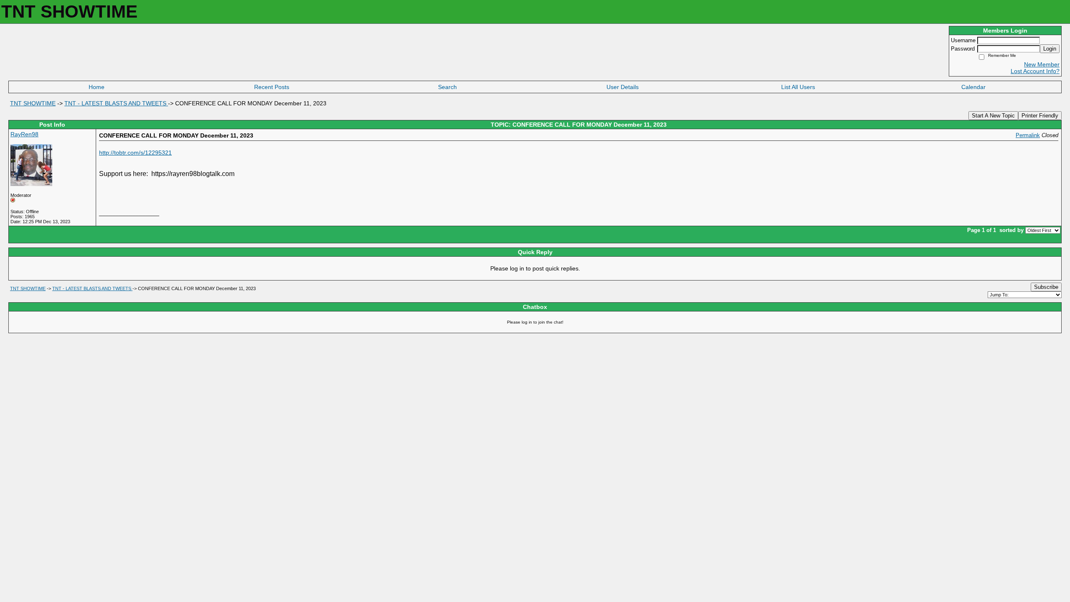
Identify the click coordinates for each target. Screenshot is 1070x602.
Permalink (1028, 135)
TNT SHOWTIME (33, 103)
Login (1049, 49)
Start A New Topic (993, 115)
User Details (622, 87)
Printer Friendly (1040, 115)
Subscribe (1046, 287)
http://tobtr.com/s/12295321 (135, 152)
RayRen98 (24, 134)
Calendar (973, 87)
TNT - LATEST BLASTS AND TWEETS (116, 103)
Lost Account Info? (1035, 71)
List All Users (798, 87)
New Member (1042, 64)
